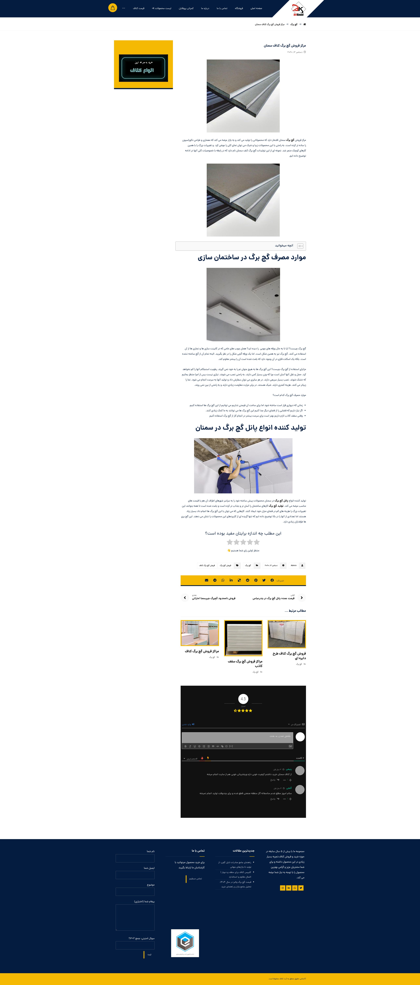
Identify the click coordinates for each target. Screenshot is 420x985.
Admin (293, 565)
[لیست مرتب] (204, 746)
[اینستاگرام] (282, 888)
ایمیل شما (149, 868)
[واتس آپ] (294, 888)
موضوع (151, 885)
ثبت (149, 954)
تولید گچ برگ (276, 506)
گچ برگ (290, 140)
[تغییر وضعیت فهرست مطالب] (299, 246)
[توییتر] (301, 888)
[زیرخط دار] (194, 746)
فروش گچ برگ (225, 565)
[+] (231, 746)
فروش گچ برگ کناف (207, 565)
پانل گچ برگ (281, 501)
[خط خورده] (199, 746)
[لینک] (222, 746)
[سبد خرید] (112, 8)
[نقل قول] (213, 746)
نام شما (151, 852)
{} (226, 746)
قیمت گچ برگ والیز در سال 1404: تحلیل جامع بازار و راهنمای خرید (235, 885)
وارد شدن (187, 724)
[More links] (123, 8)
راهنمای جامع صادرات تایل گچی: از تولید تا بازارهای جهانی (234, 865)
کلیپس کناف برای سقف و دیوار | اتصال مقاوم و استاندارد (235, 875)
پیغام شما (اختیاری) (144, 902)
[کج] (190, 746)
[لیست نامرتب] (208, 746)
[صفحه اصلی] (304, 24)
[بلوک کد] (217, 746)
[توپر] (185, 746)
